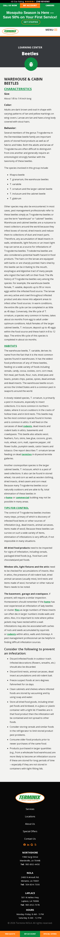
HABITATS (10, 346)
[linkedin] (28, 844)
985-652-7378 (32, 904)
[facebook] (24, 844)
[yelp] (35, 844)
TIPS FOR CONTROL (16, 508)
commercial (22, 497)
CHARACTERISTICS (18, 89)
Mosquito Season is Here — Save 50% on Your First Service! (30, 17)
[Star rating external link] (30, 1)
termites (27, 454)
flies (17, 609)
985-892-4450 (32, 864)
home (9, 497)
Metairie (25, 880)
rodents (27, 426)
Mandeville (25, 860)
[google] (32, 844)
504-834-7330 (32, 884)
